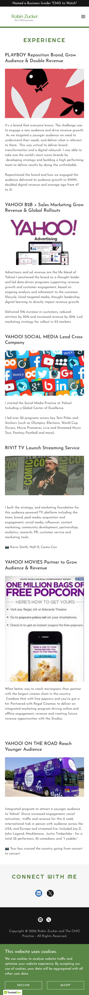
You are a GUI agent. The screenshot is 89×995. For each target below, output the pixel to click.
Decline (23, 985)
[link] (24, 16)
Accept (65, 985)
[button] (83, 16)
